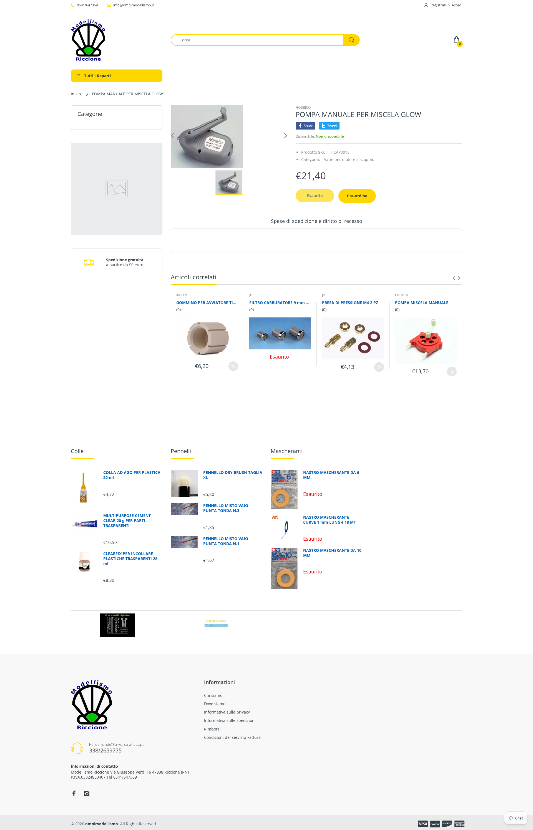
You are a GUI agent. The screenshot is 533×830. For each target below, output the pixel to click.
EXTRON (401, 295)
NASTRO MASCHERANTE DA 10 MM (332, 553)
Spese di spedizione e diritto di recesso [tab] (316, 221)
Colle (77, 451)
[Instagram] (87, 793)
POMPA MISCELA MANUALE (421, 302)
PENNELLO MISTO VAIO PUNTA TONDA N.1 (225, 541)
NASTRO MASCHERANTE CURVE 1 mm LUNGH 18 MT (329, 520)
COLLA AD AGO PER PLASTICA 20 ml (131, 475)
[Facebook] (74, 793)
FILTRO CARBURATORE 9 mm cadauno (280, 302)
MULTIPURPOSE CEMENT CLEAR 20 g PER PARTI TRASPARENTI (127, 520)
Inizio (76, 93)
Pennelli (181, 451)
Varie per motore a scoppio (349, 159)
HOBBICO (303, 107)
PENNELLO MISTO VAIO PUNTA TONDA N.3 (225, 508)
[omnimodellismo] (116, 40)
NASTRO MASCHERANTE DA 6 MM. (331, 475)
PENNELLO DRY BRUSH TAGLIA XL (232, 475)
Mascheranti (287, 451)
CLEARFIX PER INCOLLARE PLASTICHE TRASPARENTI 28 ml (130, 558)
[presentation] (454, 278)
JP (250, 295)
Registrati (438, 5)
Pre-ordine (357, 195)
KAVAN (181, 295)
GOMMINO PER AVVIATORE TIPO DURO (207, 302)
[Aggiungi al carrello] (233, 366)
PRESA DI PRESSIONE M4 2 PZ (350, 302)
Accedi (457, 5)
